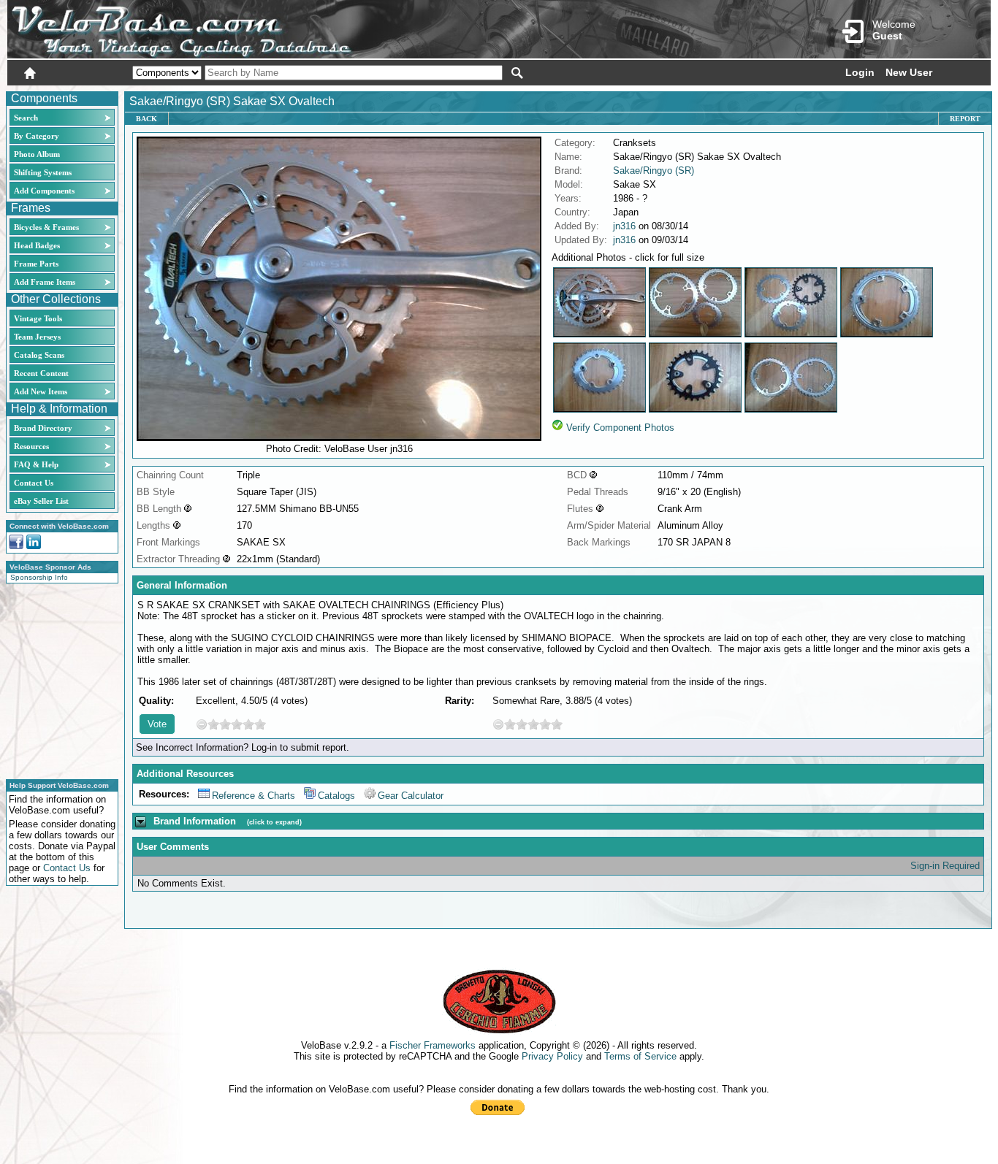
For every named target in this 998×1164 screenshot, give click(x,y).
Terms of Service (640, 1056)
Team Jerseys (37, 336)
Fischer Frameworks (432, 1045)
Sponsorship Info (39, 577)
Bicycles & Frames (47, 227)
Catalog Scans (39, 355)
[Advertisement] (58, 679)
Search (26, 117)
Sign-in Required (945, 865)
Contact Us (33, 482)
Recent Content (41, 373)
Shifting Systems (43, 172)
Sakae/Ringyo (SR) (653, 170)
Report (965, 119)
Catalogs (336, 795)
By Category (36, 135)
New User (908, 72)
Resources (31, 446)
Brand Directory (43, 428)
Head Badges (37, 245)
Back (146, 119)
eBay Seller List (41, 501)
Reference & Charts (253, 795)
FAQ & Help (36, 464)
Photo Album (37, 154)
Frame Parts (36, 263)
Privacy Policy (552, 1056)
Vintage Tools (38, 318)
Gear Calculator (410, 795)
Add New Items (40, 391)
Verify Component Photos (620, 427)
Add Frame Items (44, 281)
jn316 (624, 226)
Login (860, 72)
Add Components (44, 190)
